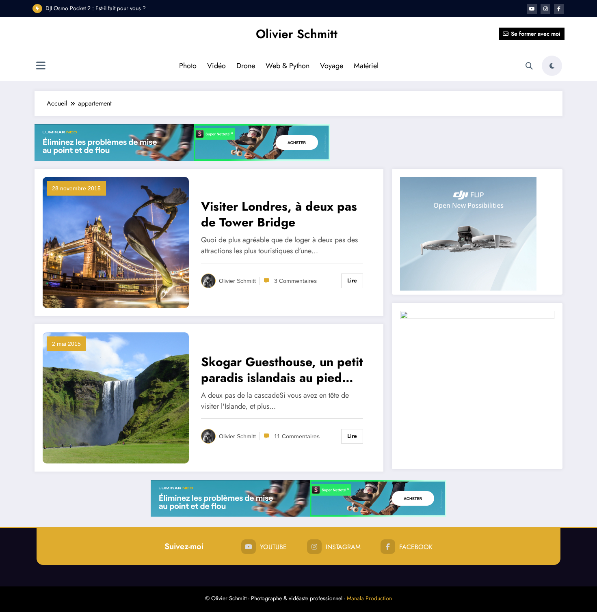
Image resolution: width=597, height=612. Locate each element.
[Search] (529, 66)
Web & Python (287, 65)
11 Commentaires (297, 436)
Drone (245, 65)
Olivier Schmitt (296, 34)
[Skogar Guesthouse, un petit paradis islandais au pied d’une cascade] (116, 397)
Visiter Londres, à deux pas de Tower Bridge (279, 214)
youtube (273, 547)
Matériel (366, 65)
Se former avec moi (535, 34)
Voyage (331, 65)
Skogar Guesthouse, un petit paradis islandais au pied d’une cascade (282, 370)
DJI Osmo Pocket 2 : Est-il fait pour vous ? (95, 8)
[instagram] (545, 9)
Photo (188, 65)
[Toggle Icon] (41, 66)
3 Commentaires (295, 281)
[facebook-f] (559, 9)
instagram (343, 547)
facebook (416, 547)
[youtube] (532, 9)
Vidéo (216, 65)
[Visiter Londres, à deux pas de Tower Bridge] (116, 242)
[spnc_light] (552, 66)
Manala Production (369, 598)
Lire (352, 280)
